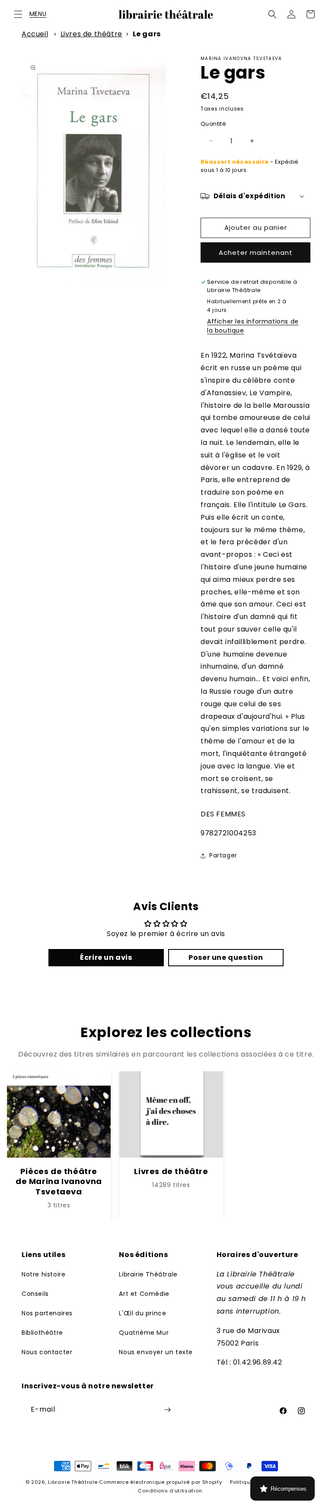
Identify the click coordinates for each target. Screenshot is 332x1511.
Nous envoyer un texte (156, 1352)
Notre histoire (43, 1274)
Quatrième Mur (144, 1332)
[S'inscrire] (167, 1410)
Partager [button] (223, 855)
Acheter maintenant (256, 252)
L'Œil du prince (142, 1313)
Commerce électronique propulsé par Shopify (160, 1482)
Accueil (35, 34)
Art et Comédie (144, 1293)
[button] (18, 14)
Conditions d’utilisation (170, 1490)
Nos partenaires (47, 1313)
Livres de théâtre (91, 34)
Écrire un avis (106, 957)
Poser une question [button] (225, 957)
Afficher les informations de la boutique (253, 326)
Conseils (35, 1293)
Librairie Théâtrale (148, 1274)
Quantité (213, 124)
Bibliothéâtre (42, 1332)
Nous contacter (47, 1352)
